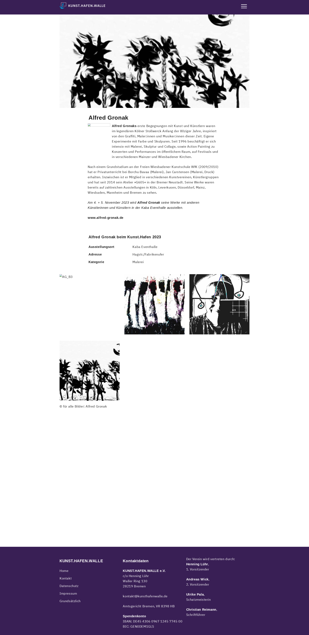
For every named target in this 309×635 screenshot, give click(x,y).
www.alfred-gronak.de (105, 217)
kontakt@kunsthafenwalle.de (145, 596)
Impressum (68, 593)
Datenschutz (69, 586)
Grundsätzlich (70, 601)
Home (64, 571)
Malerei (138, 262)
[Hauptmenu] (244, 6)
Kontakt (66, 578)
